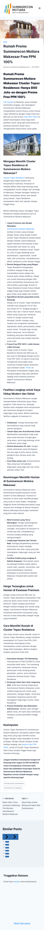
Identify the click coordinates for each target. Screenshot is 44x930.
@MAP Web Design (22, 923)
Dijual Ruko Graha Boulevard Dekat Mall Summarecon (31, 803)
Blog (5, 42)
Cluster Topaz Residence (14, 178)
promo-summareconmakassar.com (17, 67)
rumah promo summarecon (14, 783)
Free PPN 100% (30, 117)
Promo (28, 368)
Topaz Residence (24, 629)
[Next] (14, 837)
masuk (17, 881)
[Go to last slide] (6, 837)
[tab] (7, 842)
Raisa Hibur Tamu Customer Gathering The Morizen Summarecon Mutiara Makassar (11, 806)
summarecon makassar (12, 788)
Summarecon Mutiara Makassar (20, 229)
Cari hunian (8, 102)
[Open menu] (39, 8)
